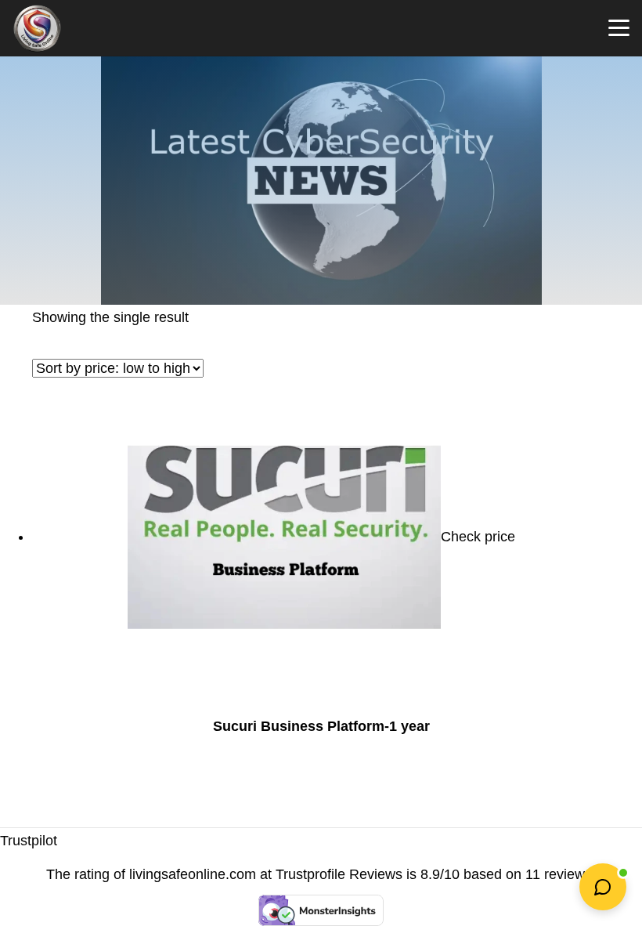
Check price (478, 536)
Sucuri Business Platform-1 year (321, 726)
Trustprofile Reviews (339, 874)
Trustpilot (28, 840)
